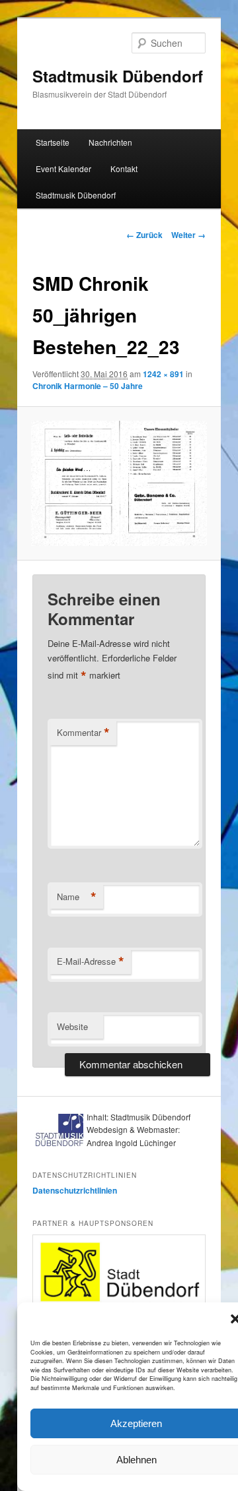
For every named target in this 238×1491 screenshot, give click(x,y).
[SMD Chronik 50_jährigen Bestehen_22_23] (118, 483)
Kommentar (83, 732)
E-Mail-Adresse (90, 961)
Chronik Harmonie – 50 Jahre (87, 386)
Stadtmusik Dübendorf (117, 76)
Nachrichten (110, 142)
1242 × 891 (163, 374)
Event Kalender (63, 168)
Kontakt (124, 168)
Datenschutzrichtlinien (74, 1190)
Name (77, 896)
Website (72, 1026)
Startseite (52, 142)
